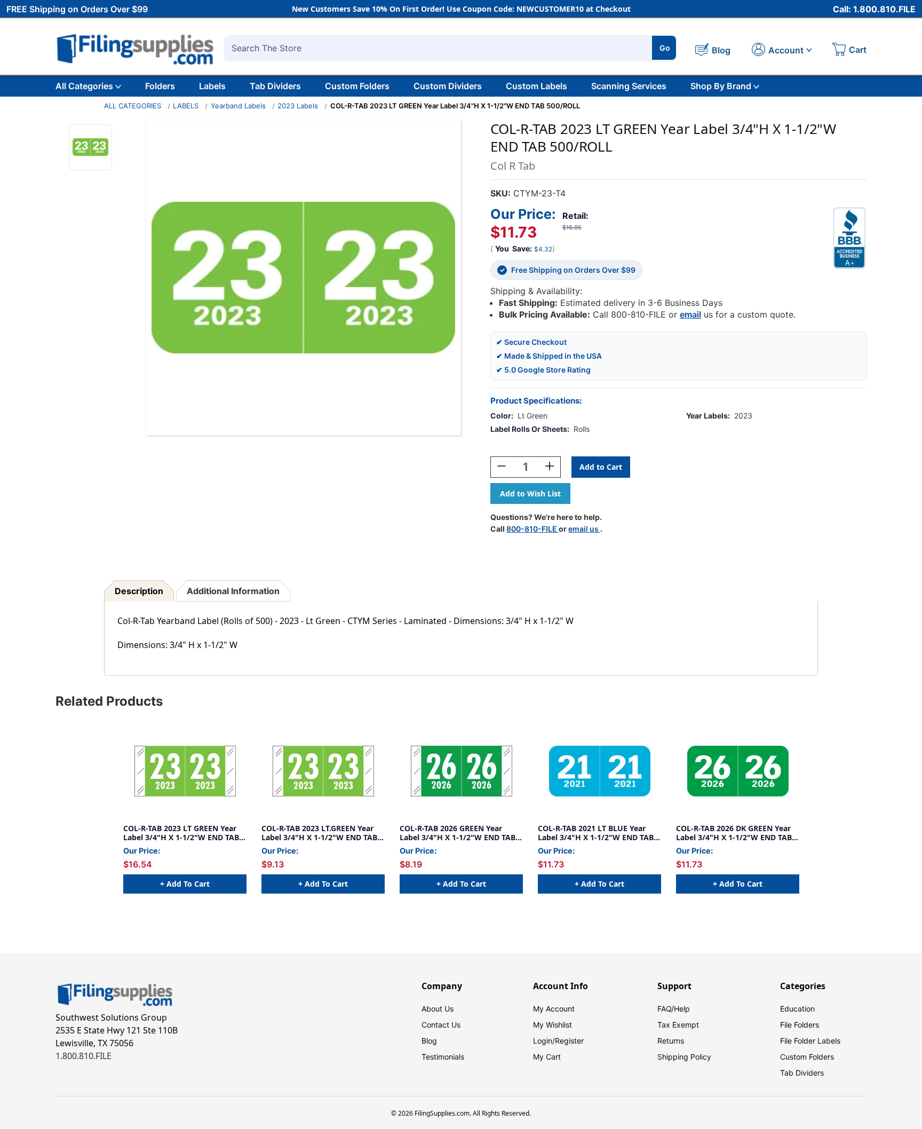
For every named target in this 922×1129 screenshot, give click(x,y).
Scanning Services (628, 86)
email (690, 314)
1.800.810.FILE (83, 1056)
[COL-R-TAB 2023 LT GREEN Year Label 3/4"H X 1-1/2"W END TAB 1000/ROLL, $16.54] (185, 771)
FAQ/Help (673, 1008)
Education (797, 1008)
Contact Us (441, 1024)
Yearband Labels (238, 105)
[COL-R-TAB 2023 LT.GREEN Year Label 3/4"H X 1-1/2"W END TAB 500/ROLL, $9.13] (323, 771)
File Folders (799, 1024)
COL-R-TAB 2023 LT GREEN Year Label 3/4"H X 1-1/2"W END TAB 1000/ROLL (181, 833)
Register (569, 1040)
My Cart (547, 1056)
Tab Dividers (275, 86)
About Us (438, 1008)
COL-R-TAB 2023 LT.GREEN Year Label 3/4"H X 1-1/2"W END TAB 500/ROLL (319, 833)
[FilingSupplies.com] (135, 47)
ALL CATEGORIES (132, 105)
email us (584, 528)
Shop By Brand (720, 86)
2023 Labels (297, 105)
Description (139, 591)
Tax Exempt (678, 1024)
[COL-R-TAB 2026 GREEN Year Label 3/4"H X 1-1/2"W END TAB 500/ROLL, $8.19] (461, 771)
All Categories (84, 86)
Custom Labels (536, 86)
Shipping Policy (684, 1056)
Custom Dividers (448, 86)
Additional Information (233, 591)
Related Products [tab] (109, 701)
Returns (670, 1040)
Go (664, 47)
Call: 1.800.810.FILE (874, 9)
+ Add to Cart (185, 884)
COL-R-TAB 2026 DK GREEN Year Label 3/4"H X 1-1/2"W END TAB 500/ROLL (734, 833)
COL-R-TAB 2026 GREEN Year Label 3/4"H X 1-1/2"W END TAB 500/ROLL (457, 833)
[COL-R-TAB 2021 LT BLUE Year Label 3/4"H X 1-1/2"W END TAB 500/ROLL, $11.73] (599, 771)
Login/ (544, 1040)
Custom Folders (357, 86)
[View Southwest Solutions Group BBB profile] (849, 238)
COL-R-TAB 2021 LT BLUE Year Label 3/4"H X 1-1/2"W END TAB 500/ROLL (596, 833)
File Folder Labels (810, 1040)
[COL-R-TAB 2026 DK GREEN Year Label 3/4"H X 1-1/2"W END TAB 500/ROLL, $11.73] (737, 771)
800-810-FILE (532, 528)
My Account (554, 1008)
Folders (160, 86)
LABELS (185, 105)
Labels (212, 86)
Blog (429, 1040)
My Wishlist (552, 1024)
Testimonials (443, 1056)
